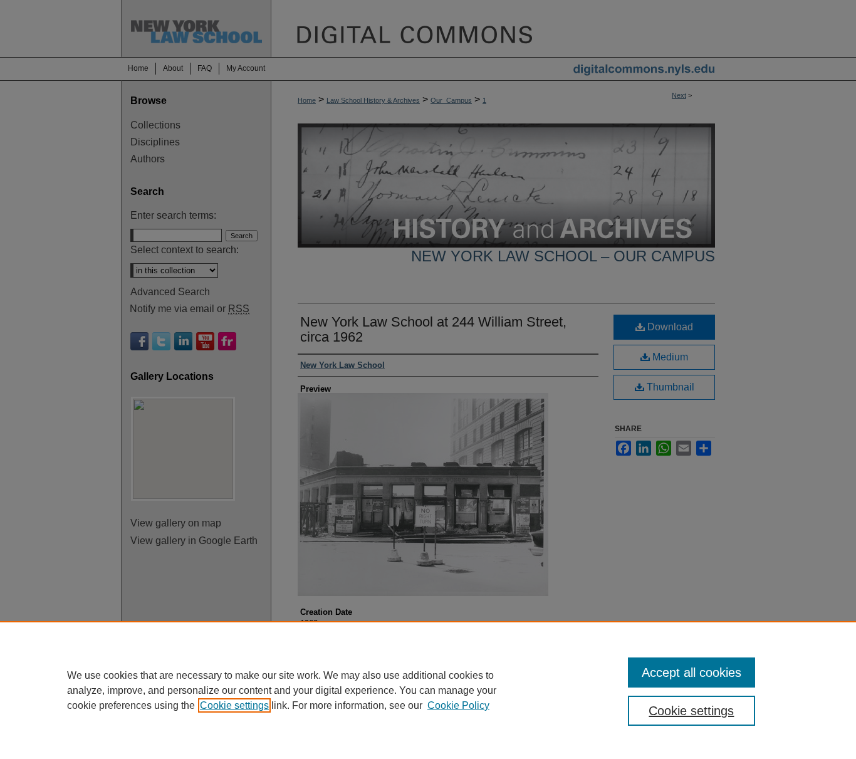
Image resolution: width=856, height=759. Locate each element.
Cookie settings (234, 705)
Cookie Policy (458, 705)
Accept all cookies (691, 672)
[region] (428, 690)
